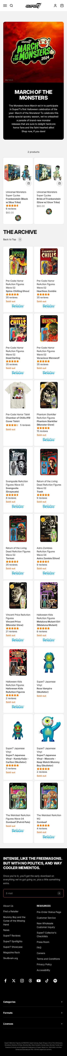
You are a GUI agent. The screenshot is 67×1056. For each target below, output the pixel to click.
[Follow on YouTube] (38, 980)
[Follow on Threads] (30, 980)
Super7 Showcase (12, 946)
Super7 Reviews (11, 935)
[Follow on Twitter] (14, 980)
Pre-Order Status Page (49, 912)
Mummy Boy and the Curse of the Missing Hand (14, 921)
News (6, 930)
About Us (8, 905)
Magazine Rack (11, 952)
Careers (41, 953)
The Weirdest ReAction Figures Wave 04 (18, 818)
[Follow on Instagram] (22, 980)
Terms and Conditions (48, 958)
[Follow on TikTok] (47, 980)
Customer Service (46, 917)
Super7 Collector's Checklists (46, 934)
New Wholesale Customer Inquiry (46, 925)
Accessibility (43, 970)
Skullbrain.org (10, 958)
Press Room (43, 942)
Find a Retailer (10, 911)
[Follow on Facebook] (5, 980)
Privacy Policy (44, 964)
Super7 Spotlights (12, 941)
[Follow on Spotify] (55, 980)
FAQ (39, 947)
